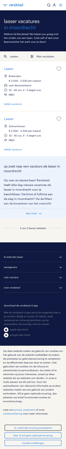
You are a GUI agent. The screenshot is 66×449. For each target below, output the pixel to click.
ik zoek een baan (13, 256)
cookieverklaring (12, 413)
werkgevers (10, 267)
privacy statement (24, 409)
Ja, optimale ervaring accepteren (33, 427)
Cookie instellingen (33, 442)
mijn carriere (11, 277)
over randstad (12, 287)
